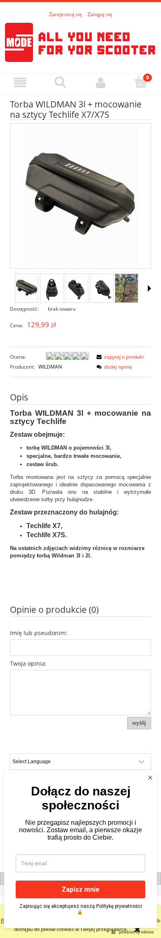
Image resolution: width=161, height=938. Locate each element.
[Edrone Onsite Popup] (80, 469)
